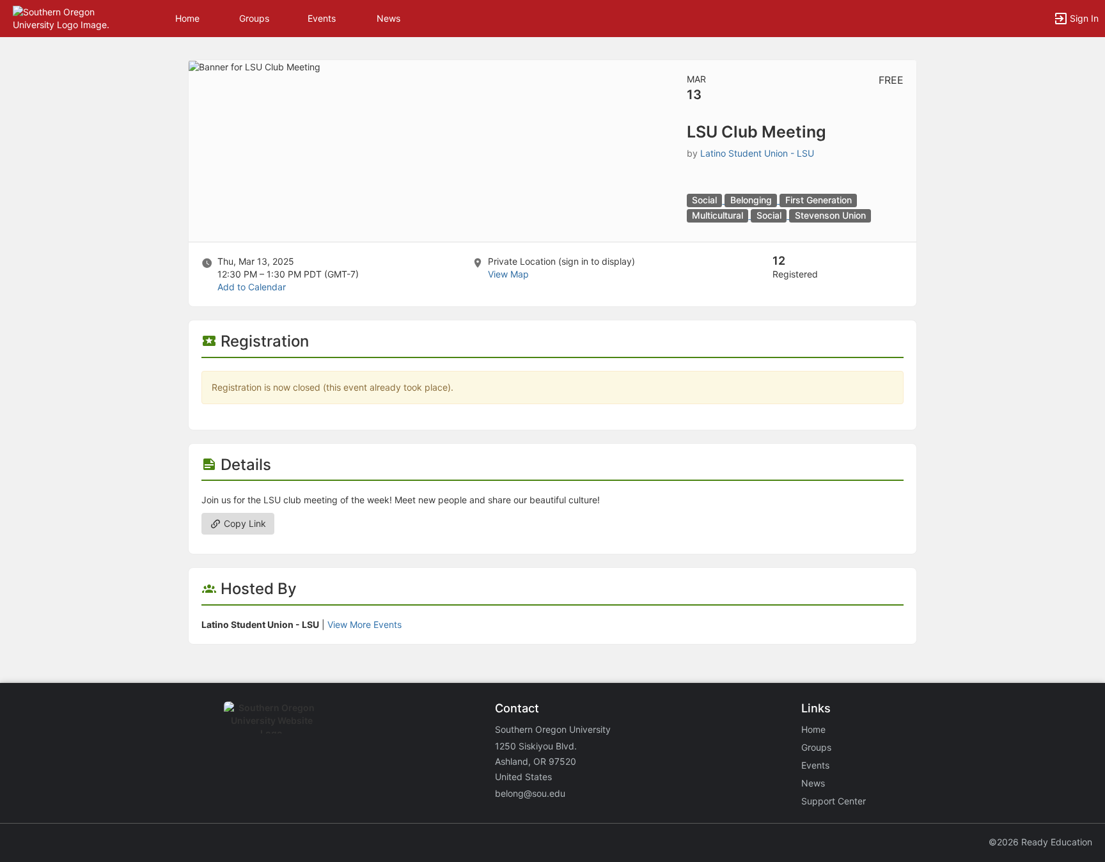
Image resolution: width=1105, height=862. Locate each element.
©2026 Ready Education (1040, 841)
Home (813, 729)
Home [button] (187, 18)
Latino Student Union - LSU (757, 153)
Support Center (833, 800)
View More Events (364, 624)
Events (322, 18)
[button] (65, 17)
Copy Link (243, 523)
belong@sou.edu (530, 793)
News (388, 18)
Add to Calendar (251, 286)
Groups (254, 18)
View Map (508, 274)
